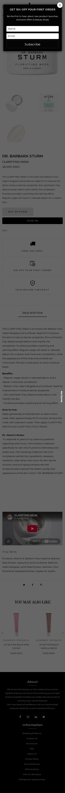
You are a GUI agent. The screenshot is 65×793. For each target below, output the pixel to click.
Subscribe (32, 44)
